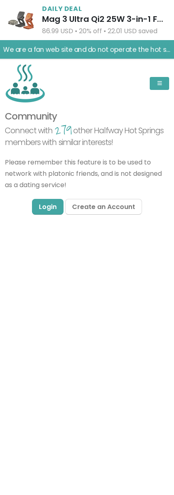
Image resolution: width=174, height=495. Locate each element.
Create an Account (103, 206)
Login (48, 206)
